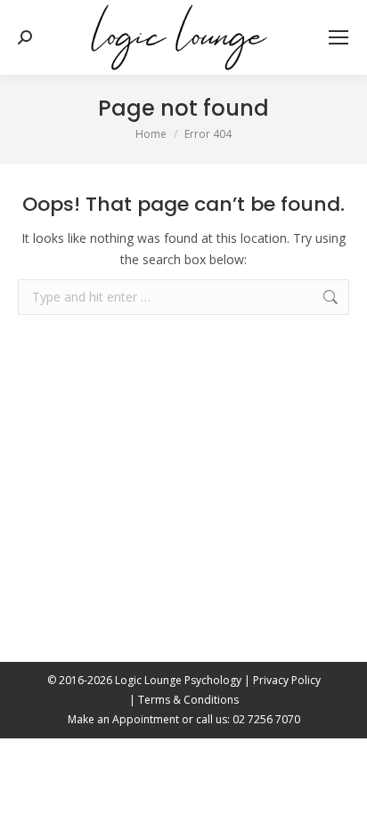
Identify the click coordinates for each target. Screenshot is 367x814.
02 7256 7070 (266, 719)
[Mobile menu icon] (338, 37)
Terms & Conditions (188, 699)
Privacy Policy (287, 680)
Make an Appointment (123, 719)
